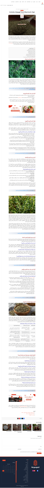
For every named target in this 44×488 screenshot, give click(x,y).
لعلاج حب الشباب (32, 277)
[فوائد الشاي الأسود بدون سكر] (36, 427)
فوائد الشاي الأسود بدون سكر (37, 431)
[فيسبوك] (24, 418)
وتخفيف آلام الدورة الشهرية (23, 406)
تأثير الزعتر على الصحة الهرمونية (31, 50)
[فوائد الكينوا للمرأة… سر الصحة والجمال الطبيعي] (17, 427)
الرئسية (39, 1)
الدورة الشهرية (20, 97)
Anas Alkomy (22, 13)
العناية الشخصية (28, 1)
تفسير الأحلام (27, 462)
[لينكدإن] (21, 418)
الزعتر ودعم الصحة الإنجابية (31, 52)
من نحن (37, 1)
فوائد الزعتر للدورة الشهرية (31, 51)
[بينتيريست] (19, 418)
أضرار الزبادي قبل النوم (9, 431)
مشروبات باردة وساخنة (26, 469)
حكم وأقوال (27, 466)
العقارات (23, 1)
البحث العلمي (27, 471)
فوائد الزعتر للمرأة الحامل (31, 53)
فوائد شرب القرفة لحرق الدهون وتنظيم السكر (21, 153)
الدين (31, 1)
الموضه (20, 1)
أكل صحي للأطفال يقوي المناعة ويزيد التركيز (22, 190)
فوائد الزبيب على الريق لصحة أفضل (19, 297)
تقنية (27, 470)
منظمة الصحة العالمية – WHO (30, 413)
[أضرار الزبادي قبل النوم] (7, 427)
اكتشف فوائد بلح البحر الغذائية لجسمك (19, 265)
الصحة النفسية (17, 1)
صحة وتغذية (22, 10)
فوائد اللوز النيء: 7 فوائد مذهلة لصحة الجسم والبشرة (20, 390)
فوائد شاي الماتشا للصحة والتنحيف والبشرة (23, 233)
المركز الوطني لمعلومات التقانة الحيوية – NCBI (28, 412)
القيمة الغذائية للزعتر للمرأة (31, 49)
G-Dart (27, 485)
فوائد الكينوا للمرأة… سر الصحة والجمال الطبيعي (18, 432)
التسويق (34, 1)
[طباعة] (17, 418)
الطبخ (25, 1)
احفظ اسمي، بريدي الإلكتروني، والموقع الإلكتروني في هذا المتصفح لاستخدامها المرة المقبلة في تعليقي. (30, 451)
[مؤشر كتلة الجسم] (27, 427)
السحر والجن (27, 465)
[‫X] (22, 418)
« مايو (14, 473)
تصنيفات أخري (12, 1)
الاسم (40, 446)
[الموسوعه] (42, 3)
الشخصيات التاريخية (26, 468)
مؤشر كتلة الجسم (29, 431)
